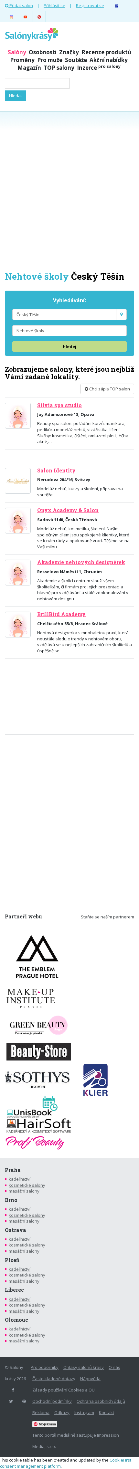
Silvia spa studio (59, 405)
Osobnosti (43, 52)
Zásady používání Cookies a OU (63, 1390)
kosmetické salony (27, 1185)
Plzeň (12, 1260)
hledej (69, 346)
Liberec (14, 1290)
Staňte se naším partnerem (107, 917)
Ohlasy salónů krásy (83, 1367)
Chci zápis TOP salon (109, 389)
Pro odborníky (45, 1367)
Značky (69, 52)
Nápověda (90, 1378)
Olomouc (16, 1320)
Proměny (22, 60)
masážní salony (24, 1191)
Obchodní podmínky (52, 1401)
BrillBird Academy (61, 614)
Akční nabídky (109, 60)
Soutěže (76, 60)
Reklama (40, 1412)
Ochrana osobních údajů (101, 1401)
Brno (11, 1200)
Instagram (84, 1412)
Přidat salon (20, 5)
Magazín (29, 67)
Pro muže (49, 60)
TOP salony (59, 67)
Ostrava (15, 1230)
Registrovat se (90, 5)
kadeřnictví (19, 1179)
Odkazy (62, 1412)
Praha (13, 1170)
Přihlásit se (54, 5)
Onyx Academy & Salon (68, 510)
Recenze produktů (106, 52)
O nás (114, 1367)
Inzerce (99, 67)
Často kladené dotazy (53, 1378)
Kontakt (106, 1412)
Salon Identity (56, 470)
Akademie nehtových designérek (81, 562)
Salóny (17, 52)
